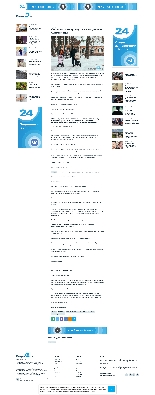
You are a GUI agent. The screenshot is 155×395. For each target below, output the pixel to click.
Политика (56, 363)
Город (37, 16)
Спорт (55, 376)
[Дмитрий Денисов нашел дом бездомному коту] (21, 63)
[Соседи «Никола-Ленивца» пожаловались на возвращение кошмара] (117, 99)
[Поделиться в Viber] (61, 319)
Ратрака (54, 172)
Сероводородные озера (58, 314)
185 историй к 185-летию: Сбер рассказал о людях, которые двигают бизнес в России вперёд (131, 112)
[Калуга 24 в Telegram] (130, 374)
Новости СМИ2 (52, 342)
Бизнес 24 (53, 16)
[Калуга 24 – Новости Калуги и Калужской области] (24, 15)
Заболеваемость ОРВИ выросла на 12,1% (34, 98)
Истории (55, 311)
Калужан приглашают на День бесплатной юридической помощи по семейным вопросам (132, 88)
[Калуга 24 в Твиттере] (137, 374)
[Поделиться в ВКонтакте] (66, 319)
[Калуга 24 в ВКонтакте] (126, 374)
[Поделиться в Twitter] (74, 319)
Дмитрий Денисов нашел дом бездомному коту (35, 63)
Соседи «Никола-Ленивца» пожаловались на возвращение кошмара (130, 100)
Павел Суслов (81, 311)
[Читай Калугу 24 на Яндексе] (47, 6)
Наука (55, 365)
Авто (55, 374)
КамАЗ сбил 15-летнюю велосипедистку (34, 86)
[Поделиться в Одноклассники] (70, 319)
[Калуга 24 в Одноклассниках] (133, 374)
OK (111, 389)
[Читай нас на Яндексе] (107, 6)
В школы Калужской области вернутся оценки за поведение (132, 122)
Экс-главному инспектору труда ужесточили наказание (35, 29)
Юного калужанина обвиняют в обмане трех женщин (35, 51)
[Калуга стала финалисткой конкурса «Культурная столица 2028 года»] (117, 133)
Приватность (79, 374)
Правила (78, 372)
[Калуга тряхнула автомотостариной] (117, 76)
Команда (78, 370)
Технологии (57, 370)
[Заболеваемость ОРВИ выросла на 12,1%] (21, 98)
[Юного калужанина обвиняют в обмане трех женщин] (21, 51)
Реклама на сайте (106, 373)
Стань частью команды (107, 375)
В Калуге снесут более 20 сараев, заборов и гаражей (35, 74)
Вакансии (78, 368)
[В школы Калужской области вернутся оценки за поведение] (117, 122)
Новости (44, 16)
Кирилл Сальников (71, 311)
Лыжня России (90, 311)
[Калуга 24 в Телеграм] (125, 45)
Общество (57, 359)
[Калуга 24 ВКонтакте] (30, 127)
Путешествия (58, 368)
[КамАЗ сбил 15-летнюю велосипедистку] (21, 86)
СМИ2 (38, 374)
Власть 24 (62, 16)
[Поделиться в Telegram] (57, 319)
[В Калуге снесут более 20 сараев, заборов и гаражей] (21, 74)
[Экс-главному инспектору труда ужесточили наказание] (21, 28)
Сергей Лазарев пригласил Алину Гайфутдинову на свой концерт (130, 146)
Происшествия (58, 361)
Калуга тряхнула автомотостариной (131, 75)
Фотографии (62, 311)
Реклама (78, 376)
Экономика (57, 372)
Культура (56, 367)
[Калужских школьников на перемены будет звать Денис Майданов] (21, 40)
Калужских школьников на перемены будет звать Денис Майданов (34, 41)
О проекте (79, 367)
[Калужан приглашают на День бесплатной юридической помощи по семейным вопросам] (117, 87)
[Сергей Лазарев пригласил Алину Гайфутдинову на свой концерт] (117, 145)
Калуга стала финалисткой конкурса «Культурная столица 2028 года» (131, 134)
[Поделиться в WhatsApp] (53, 319)
